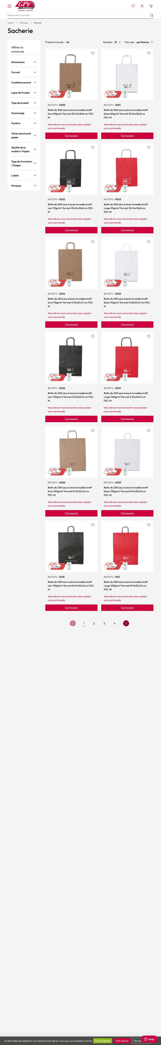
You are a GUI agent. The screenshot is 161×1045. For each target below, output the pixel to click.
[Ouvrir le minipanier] (150, 5)
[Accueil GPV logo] (25, 6)
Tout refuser (122, 1040)
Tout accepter (102, 1040)
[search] (80, 15)
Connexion (71, 136)
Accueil (11, 23)
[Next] (126, 623)
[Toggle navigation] (9, 6)
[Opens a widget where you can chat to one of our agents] (149, 1039)
